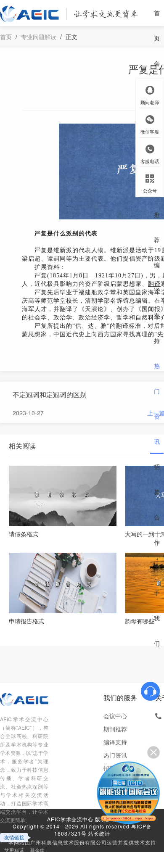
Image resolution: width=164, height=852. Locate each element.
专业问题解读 (38, 36)
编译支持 (157, 303)
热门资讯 (157, 403)
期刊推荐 (157, 202)
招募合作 (157, 504)
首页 (157, 25)
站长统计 (99, 833)
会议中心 (115, 716)
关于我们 (157, 605)
